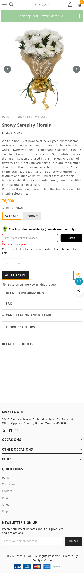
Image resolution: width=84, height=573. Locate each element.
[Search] (11, 4)
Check (71, 237)
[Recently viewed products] (79, 281)
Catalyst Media (42, 560)
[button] (79, 299)
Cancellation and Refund (28, 315)
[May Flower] (41, 4)
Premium (32, 215)
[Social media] (79, 290)
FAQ (9, 303)
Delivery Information (25, 293)
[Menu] (4, 4)
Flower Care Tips (20, 327)
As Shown (11, 215)
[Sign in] (70, 4)
